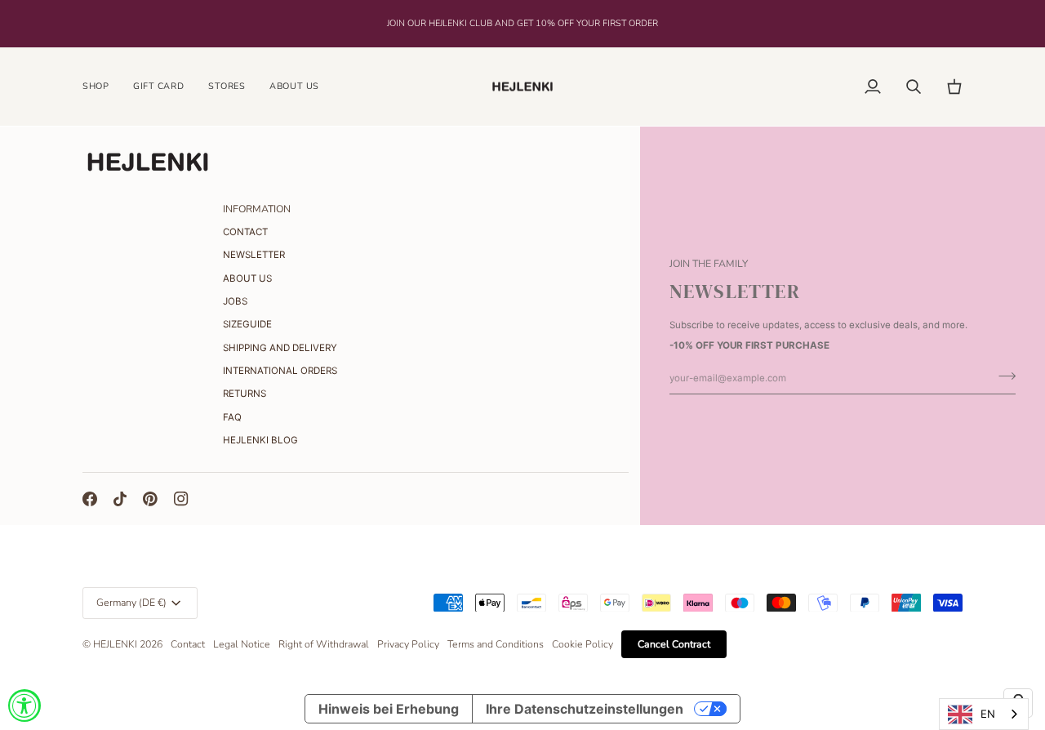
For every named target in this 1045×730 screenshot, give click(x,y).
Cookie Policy (582, 644)
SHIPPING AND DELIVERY (280, 348)
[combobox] (984, 714)
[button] (101, 87)
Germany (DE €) (131, 602)
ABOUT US (247, 278)
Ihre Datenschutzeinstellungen (584, 709)
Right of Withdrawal (323, 644)
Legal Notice (241, 644)
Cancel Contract (674, 644)
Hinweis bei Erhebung (388, 709)
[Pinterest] (150, 499)
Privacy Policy (408, 644)
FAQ (232, 417)
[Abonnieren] (1002, 376)
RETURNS (244, 393)
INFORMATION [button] (257, 209)
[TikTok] (120, 499)
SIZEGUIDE (247, 324)
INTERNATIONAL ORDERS (280, 370)
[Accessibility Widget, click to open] (24, 705)
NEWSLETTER (254, 254)
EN (988, 713)
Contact (188, 644)
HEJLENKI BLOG (260, 440)
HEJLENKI (115, 644)
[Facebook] (89, 499)
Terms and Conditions (495, 644)
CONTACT (245, 232)
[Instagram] (181, 499)
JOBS (235, 301)
